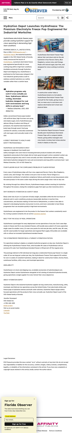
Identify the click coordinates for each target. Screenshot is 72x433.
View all (68, 3)
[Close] (34, 399)
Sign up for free (19, 424)
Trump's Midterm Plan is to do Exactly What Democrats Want (31, 3)
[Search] (58, 18)
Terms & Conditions (55, 431)
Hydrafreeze (8, 62)
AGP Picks (6, 3)
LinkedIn (7, 310)
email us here (8, 305)
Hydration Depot (9, 54)
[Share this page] (67, 17)
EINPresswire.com (19, 52)
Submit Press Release (40, 431)
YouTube (6, 313)
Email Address (10, 416)
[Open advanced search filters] (62, 18)
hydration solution (40, 214)
